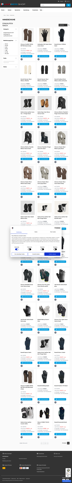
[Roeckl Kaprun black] (28, 343)
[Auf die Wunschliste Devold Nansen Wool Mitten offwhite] (22, 92)
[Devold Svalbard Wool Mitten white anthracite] (61, 70)
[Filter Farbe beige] (13, 61)
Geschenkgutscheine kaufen (42, 456)
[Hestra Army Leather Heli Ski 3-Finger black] (45, 208)
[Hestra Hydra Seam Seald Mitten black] (28, 208)
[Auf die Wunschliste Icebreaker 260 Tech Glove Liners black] (39, 265)
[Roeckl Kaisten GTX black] (61, 377)
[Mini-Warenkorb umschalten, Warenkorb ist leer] (68, 5)
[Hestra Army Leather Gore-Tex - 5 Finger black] (28, 103)
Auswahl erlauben (36, 254)
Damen (9, 10)
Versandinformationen (23, 458)
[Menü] (70, 469)
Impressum (28, 478)
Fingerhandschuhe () (8, 32)
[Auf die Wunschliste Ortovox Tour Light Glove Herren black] (55, 333)
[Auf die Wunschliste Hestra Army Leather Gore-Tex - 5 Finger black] (22, 127)
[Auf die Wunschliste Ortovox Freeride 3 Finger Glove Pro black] (39, 162)
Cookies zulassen (52, 254)
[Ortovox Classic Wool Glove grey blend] (45, 173)
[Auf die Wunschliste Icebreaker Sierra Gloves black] (22, 265)
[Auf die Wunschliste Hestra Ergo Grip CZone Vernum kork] (39, 127)
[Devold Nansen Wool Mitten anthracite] (45, 70)
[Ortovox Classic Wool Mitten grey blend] (61, 138)
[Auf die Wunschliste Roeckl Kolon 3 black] (55, 265)
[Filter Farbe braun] (10, 61)
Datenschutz (13, 478)
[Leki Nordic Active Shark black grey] (28, 310)
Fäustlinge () (7, 34)
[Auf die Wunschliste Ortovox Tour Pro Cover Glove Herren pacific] (39, 300)
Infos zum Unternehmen (58, 456)
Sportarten (17, 10)
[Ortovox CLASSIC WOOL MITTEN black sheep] (28, 35)
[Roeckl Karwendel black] (61, 413)
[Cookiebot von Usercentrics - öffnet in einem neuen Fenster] (55, 228)
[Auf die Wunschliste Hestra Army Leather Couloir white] (22, 437)
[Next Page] (47, 443)
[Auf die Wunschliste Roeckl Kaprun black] (22, 366)
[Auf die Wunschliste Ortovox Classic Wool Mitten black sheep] (22, 197)
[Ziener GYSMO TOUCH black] (45, 413)
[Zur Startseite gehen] (13, 4)
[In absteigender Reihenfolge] (68, 25)
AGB (17, 478)
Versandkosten (31, 53)
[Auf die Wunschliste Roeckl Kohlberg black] (39, 402)
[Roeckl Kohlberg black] (45, 377)
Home (5, 15)
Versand (29, 52)
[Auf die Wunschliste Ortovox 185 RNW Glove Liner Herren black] (22, 300)
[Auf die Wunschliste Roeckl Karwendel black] (55, 437)
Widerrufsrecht (22, 478)
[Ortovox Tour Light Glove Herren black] (61, 310)
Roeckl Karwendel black (60, 422)
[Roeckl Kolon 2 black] (61, 343)
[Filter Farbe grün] (7, 62)
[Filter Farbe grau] (7, 61)
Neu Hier (68, 1)
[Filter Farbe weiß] (5, 62)
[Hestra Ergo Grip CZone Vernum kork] (45, 103)
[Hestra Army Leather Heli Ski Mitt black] (61, 208)
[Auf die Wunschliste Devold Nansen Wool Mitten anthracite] (39, 92)
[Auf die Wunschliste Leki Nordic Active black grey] (55, 300)
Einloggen (61, 1)
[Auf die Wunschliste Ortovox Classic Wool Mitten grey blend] (55, 162)
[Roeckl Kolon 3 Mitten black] (61, 35)
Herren (2, 10)
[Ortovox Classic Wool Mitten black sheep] (28, 173)
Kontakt (4, 458)
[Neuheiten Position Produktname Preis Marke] (63, 25)
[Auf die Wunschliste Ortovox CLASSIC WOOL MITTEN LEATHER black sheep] (22, 402)
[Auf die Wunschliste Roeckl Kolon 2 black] (55, 366)
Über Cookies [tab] (53, 231)
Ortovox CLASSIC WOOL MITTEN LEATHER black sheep (27, 387)
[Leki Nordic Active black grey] (61, 275)
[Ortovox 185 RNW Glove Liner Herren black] (28, 275)
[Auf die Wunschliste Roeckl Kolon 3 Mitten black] (55, 59)
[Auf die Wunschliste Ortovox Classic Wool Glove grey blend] (39, 197)
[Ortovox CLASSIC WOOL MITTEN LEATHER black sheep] (28, 377)
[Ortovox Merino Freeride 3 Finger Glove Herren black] (61, 103)
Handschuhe (12, 15)
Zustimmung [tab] (18, 232)
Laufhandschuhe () (7, 36)
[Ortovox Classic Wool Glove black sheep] (61, 173)
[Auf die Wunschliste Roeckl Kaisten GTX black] (55, 402)
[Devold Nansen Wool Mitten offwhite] (28, 70)
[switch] (29, 249)
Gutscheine (35, 10)
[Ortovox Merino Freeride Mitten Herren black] (28, 138)
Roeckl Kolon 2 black (59, 352)
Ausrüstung (26, 10)
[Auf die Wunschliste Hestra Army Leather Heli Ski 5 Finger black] (39, 366)
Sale (41, 10)
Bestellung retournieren (7, 460)
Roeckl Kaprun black (26, 352)
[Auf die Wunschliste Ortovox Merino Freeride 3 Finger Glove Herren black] (55, 127)
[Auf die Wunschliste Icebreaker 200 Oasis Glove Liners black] (39, 59)
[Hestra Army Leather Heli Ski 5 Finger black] (45, 343)
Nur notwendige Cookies (20, 254)
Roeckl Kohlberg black (43, 385)
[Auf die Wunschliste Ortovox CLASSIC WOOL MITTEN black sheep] (22, 59)
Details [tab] (36, 231)
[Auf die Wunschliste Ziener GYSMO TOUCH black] (39, 437)
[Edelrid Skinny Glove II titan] (45, 310)
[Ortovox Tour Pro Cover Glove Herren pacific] (45, 275)
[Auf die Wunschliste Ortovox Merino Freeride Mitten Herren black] (22, 162)
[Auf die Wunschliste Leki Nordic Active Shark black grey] (22, 333)
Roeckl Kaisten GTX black (61, 385)
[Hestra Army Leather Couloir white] (28, 413)
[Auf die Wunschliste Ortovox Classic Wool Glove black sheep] (55, 197)
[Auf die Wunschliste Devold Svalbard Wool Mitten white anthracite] (55, 92)
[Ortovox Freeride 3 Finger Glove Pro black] (45, 138)
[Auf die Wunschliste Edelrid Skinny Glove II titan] (39, 333)
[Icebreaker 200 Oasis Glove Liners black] (45, 35)
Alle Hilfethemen (5, 456)
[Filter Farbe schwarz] (5, 61)
